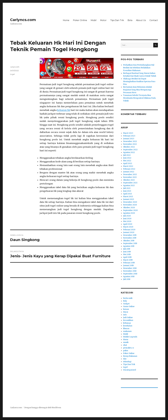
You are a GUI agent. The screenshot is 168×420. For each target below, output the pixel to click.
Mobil (93, 20)
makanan (127, 331)
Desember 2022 (130, 141)
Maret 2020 (128, 227)
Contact (153, 20)
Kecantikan (128, 320)
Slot (124, 359)
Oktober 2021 (129, 180)
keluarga (127, 323)
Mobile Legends (130, 337)
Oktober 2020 (129, 207)
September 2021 (130, 183)
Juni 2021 (127, 191)
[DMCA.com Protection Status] (62, 282)
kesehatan (127, 326)
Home (66, 20)
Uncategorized (129, 370)
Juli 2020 (127, 216)
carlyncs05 (14, 67)
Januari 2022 (128, 172)
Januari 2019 (128, 265)
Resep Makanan (130, 356)
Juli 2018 (126, 279)
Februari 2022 (129, 169)
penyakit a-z (128, 348)
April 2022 (127, 163)
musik (125, 342)
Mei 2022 (127, 161)
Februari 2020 (129, 230)
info (125, 315)
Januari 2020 (128, 232)
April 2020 (127, 224)
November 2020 (130, 205)
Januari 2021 (128, 199)
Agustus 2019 (128, 246)
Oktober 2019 (128, 241)
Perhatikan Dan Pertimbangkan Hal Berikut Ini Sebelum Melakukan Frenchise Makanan (138, 68)
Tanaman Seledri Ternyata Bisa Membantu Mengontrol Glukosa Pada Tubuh (139, 98)
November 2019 (129, 238)
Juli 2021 (126, 188)
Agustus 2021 (129, 185)
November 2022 (130, 144)
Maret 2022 (128, 166)
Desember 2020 (130, 202)
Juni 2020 (127, 218)
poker (125, 350)
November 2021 (129, 177)
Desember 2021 (130, 174)
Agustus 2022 (129, 152)
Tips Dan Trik (117, 20)
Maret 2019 (128, 260)
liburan (126, 328)
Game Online (129, 306)
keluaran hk (63, 110)
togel (12, 74)
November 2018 (129, 271)
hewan (126, 309)
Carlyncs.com (23, 19)
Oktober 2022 (129, 147)
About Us (141, 20)
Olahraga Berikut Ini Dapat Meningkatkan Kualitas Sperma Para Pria (139, 81)
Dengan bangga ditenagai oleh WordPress (42, 407)
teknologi (127, 362)
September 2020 (130, 210)
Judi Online (128, 317)
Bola (130, 20)
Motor (103, 20)
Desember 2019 (129, 235)
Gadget (126, 304)
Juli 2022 (127, 155)
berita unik (127, 298)
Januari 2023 (128, 139)
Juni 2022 (127, 158)
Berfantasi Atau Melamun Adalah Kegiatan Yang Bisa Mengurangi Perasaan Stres (137, 90)
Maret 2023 (128, 133)
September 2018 (130, 274)
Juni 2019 (127, 252)
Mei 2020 (127, 221)
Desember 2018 (129, 268)
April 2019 (127, 257)
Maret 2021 (128, 196)
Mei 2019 (127, 254)
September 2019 (130, 243)
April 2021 (127, 194)
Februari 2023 (129, 136)
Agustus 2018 (128, 276)
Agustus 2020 (129, 213)
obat (125, 345)
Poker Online (80, 20)
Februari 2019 (129, 263)
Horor (125, 312)
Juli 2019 (126, 249)
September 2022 (130, 150)
